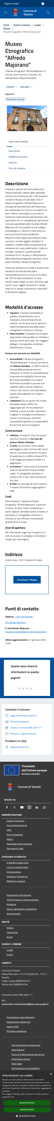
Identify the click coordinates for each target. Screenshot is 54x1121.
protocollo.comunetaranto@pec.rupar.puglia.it (25, 1004)
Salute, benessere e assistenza (22, 909)
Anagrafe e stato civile (18, 862)
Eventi (10, 954)
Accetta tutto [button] (27, 1103)
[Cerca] (48, 12)
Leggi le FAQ (13, 1026)
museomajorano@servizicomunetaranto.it (26, 631)
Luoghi (37, 25)
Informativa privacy (21, 1059)
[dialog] (27, 1096)
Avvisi (10, 937)
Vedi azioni (25, 86)
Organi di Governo (15, 820)
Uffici (9, 830)
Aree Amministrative (17, 825)
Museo (6, 28)
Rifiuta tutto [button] (27, 1109)
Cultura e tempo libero (18, 867)
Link (12, 1097)
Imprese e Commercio (17, 876)
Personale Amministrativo (19, 844)
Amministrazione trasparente (26, 1045)
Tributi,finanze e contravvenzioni (23, 899)
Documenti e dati (15, 848)
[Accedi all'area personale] (43, 3)
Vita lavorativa (14, 872)
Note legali (17, 1063)
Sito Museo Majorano (15, 622)
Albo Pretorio (18, 1050)
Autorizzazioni (14, 913)
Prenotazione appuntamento (21, 1017)
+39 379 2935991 (24, 616)
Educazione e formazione (19, 895)
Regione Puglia (11, 3)
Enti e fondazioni (15, 834)
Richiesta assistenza (16, 1031)
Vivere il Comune (22, 25)
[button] (27, 1116)
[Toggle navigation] (5, 12)
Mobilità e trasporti (16, 881)
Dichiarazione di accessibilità (25, 1068)
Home (6, 25)
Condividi (10, 86)
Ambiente (11, 904)
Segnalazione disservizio (18, 1022)
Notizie (10, 927)
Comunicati (12, 932)
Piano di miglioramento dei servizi (28, 1054)
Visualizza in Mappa (27, 579)
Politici (10, 839)
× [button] (51, 1074)
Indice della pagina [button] (18, 141)
